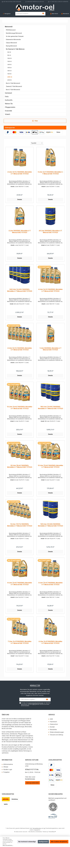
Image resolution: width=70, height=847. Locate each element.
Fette (6, 96)
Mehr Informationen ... (8, 845)
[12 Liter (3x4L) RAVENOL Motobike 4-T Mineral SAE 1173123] (50, 451)
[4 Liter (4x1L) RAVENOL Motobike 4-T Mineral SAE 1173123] (50, 275)
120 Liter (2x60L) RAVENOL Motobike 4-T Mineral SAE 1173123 (50, 525)
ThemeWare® (52, 831)
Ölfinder (5, 767)
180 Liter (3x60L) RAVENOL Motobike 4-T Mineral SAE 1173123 (50, 407)
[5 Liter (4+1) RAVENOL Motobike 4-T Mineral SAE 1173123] (50, 157)
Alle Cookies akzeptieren (59, 841)
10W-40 (9, 61)
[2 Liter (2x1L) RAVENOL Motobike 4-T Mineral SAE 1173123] (19, 157)
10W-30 (9, 58)
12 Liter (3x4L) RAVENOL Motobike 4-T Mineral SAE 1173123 (50, 466)
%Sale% (7, 114)
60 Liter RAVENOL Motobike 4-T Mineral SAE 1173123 (50, 231)
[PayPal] (8, 132)
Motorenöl (8, 26)
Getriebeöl (8, 93)
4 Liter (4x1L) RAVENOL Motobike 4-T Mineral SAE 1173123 (50, 290)
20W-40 (9, 77)
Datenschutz (54, 724)
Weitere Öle (9, 104)
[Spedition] (6, 804)
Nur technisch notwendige (27, 841)
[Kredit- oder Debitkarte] (18, 132)
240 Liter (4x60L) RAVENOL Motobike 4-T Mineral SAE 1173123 (19, 290)
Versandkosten (37, 828)
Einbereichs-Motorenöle (13, 39)
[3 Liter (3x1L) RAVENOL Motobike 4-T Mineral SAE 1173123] (50, 568)
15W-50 (9, 73)
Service (51, 715)
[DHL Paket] (6, 799)
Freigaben (6, 772)
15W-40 (9, 70)
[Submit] (47, 699)
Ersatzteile (8, 111)
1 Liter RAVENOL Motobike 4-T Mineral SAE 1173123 (50, 349)
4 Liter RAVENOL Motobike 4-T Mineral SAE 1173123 (20, 231)
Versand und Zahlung (56, 734)
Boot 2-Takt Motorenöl (13, 89)
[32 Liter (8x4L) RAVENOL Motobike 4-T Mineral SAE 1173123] (19, 451)
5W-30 (9, 52)
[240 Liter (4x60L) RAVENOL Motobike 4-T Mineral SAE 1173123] (19, 275)
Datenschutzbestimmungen (35, 703)
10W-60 (9, 67)
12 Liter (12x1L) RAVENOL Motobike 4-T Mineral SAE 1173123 (19, 525)
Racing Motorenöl (11, 46)
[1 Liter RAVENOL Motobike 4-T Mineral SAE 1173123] (50, 333)
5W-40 (9, 55)
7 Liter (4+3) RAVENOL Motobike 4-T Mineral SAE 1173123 (19, 642)
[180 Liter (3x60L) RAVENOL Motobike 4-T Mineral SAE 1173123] (50, 392)
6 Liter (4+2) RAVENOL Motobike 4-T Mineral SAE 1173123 (50, 642)
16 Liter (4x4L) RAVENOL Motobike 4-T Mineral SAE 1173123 (19, 407)
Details (19, 199)
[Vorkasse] (58, 132)
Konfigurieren (43, 841)
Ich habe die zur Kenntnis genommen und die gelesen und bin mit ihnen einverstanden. (35, 704)
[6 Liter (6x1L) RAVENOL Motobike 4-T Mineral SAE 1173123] (19, 333)
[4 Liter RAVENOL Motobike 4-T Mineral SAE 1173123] (19, 216)
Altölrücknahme (8, 764)
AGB (33, 704)
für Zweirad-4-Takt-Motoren (15, 49)
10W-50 (9, 64)
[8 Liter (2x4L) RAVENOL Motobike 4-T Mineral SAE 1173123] (19, 568)
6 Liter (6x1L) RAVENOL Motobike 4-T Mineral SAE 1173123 (19, 349)
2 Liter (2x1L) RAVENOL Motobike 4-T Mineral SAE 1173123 (19, 173)
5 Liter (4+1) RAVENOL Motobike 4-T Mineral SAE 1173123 (50, 173)
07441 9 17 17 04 (31, 769)
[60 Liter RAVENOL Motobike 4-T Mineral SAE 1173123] (50, 216)
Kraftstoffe (8, 100)
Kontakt (52, 727)
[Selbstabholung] (15, 799)
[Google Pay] (42, 132)
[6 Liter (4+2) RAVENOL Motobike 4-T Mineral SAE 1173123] (50, 627)
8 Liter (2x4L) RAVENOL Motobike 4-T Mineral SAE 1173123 (19, 583)
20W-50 (9, 80)
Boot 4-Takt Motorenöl (13, 83)
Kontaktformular (30, 779)
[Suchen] (43, 13)
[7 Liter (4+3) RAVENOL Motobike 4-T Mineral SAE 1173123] (19, 627)
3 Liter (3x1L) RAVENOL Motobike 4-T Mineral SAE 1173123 (50, 583)
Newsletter (53, 729)
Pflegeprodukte (10, 107)
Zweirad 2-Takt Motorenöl (14, 86)
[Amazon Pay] (50, 132)
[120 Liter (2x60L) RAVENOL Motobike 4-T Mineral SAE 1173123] (50, 509)
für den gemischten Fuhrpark (15, 36)
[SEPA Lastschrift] (28, 132)
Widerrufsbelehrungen (57, 732)
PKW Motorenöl (10, 30)
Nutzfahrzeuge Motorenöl (14, 33)
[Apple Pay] (35, 132)
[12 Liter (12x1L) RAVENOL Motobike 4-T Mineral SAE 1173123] (19, 509)
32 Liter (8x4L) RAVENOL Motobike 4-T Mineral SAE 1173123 (19, 466)
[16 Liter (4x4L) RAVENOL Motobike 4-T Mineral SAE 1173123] (19, 392)
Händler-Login (7, 769)
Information (7, 760)
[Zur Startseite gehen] (35, 7)
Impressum (53, 721)
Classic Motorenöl (11, 42)
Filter (36, 121)
